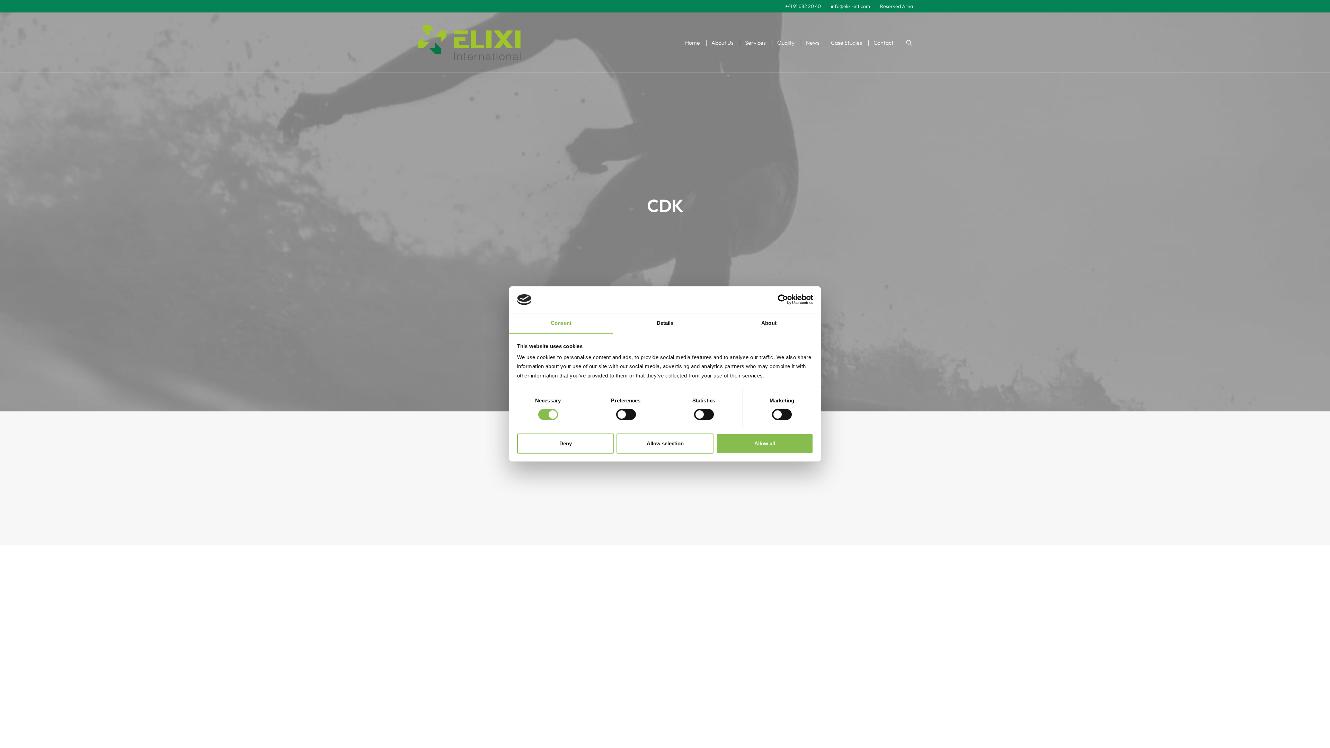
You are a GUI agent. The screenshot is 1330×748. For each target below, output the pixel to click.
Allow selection (665, 443)
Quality (786, 42)
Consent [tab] (561, 323)
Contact (884, 42)
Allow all (764, 443)
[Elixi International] (469, 42)
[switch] (626, 414)
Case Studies (846, 42)
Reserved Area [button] (896, 6)
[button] (909, 42)
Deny (565, 443)
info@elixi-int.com (850, 6)
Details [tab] (665, 323)
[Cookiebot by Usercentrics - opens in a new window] (783, 299)
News (812, 42)
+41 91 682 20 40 (803, 6)
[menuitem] (803, 6)
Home (692, 42)
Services (755, 42)
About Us (722, 42)
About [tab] (769, 323)
